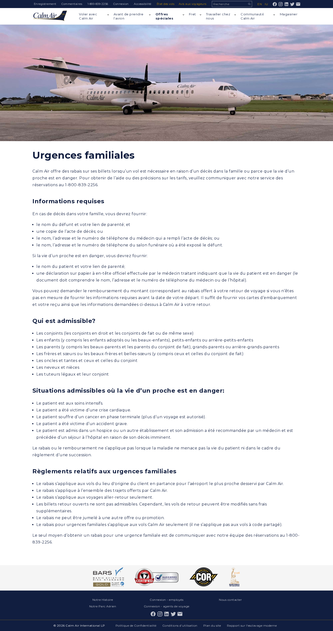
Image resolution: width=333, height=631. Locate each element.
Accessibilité (142, 4)
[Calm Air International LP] (50, 16)
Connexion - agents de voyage (166, 606)
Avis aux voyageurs (192, 4)
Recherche (249, 4)
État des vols (166, 4)
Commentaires (71, 4)
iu (266, 4)
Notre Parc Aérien (102, 606)
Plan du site (212, 625)
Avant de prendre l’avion (129, 16)
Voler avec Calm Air (88, 16)
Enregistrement (45, 4)
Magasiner (289, 14)
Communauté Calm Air (252, 16)
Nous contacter (230, 600)
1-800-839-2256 (98, 4)
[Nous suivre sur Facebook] (274, 4)
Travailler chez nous (218, 16)
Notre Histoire (102, 600)
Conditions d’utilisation (179, 625)
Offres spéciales (165, 16)
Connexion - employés (166, 600)
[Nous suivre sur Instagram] (280, 4)
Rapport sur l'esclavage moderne (252, 625)
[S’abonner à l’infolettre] (298, 4)
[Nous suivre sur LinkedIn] (286, 4)
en (259, 4)
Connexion (121, 4)
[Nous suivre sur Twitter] (292, 4)
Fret (192, 14)
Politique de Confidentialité (136, 625)
